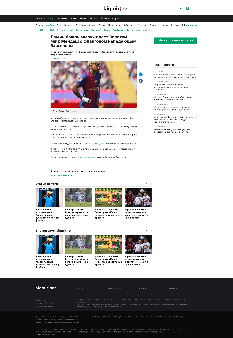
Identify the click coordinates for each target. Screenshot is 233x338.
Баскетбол (81, 25)
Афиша (93, 18)
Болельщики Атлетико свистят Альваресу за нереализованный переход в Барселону (175, 75)
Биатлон (68, 25)
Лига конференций (65, 30)
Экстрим (142, 25)
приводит (98, 143)
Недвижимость (114, 288)
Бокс (59, 25)
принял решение (88, 157)
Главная (39, 25)
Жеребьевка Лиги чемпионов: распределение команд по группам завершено (171, 87)
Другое (153, 25)
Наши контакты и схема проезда (51, 316)
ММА (110, 25)
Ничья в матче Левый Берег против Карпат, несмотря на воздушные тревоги (108, 213)
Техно (83, 18)
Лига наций (96, 30)
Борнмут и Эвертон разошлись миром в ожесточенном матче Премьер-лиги (136, 213)
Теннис (101, 25)
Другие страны (82, 30)
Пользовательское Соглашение (150, 316)
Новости (40, 18)
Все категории (111, 18)
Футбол (50, 25)
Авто (74, 18)
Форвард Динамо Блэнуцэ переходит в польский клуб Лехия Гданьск (76, 213)
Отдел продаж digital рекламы (67, 322)
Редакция (73, 316)
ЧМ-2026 (50, 30)
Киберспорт (129, 25)
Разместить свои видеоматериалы (116, 316)
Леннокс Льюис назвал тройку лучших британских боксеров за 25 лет (173, 98)
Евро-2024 (40, 30)
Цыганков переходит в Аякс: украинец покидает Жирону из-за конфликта (172, 130)
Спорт (51, 18)
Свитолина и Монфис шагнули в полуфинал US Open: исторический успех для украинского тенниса (175, 119)
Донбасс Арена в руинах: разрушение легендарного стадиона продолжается (173, 108)
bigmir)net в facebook (61, 175)
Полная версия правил (46, 334)
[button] (146, 183)
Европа (107, 30)
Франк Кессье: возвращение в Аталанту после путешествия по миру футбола (47, 215)
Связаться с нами (89, 316)
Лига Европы (118, 30)
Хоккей (92, 25)
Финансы (63, 18)
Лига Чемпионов (133, 30)
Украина (146, 30)
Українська (191, 25)
